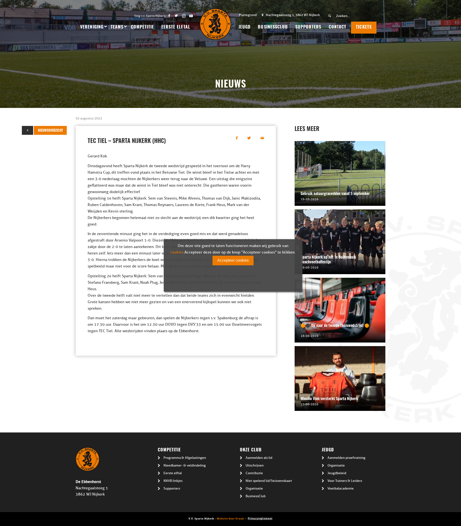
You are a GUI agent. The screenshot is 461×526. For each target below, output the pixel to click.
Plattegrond (248, 15)
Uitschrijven (255, 465)
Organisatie (254, 488)
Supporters (172, 488)
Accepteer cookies (233, 260)
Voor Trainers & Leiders (345, 481)
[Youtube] (190, 15)
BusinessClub (256, 496)
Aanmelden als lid (259, 458)
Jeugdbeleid (337, 473)
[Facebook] (169, 15)
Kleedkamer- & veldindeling (185, 465)
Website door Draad (230, 518)
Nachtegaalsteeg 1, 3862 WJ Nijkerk (293, 15)
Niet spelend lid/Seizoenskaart (269, 481)
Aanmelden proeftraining (346, 458)
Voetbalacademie (341, 488)
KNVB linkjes (173, 481)
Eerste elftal (173, 473)
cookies (176, 252)
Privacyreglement (260, 518)
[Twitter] (176, 15)
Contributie (254, 473)
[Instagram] (183, 15)
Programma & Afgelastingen (185, 458)
